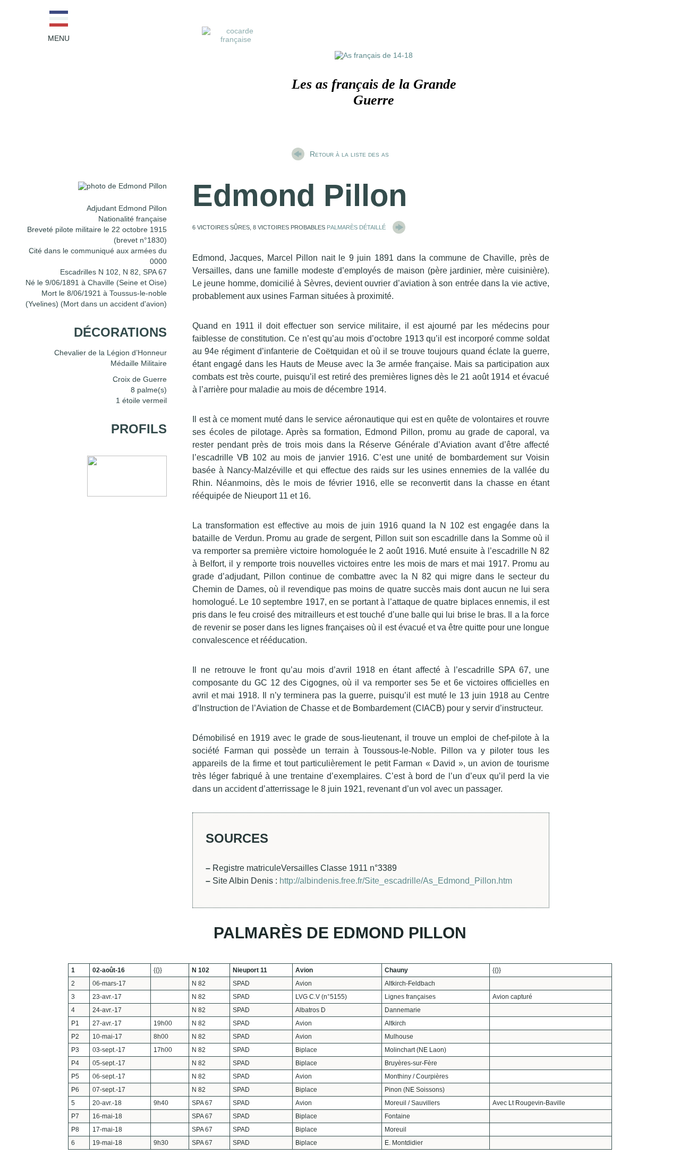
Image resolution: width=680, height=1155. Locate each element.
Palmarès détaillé (357, 226)
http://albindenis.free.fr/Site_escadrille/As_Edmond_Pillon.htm (395, 880)
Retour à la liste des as (349, 154)
